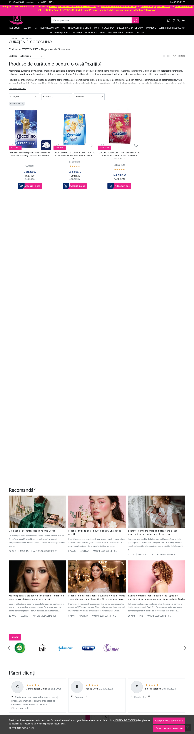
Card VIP (140, 33)
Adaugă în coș (32, 186)
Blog (102, 33)
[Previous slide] (8, 648)
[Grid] (168, 56)
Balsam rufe (74, 162)
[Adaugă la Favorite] (47, 145)
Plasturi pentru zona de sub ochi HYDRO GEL (72, 6)
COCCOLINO (15, 104)
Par (141, 616)
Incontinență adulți (60, 33)
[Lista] (164, 56)
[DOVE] (131, 654)
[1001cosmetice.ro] (25, 20)
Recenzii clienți (115, 33)
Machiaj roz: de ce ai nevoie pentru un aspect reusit (94, 532)
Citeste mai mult (20, 708)
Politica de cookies (125, 720)
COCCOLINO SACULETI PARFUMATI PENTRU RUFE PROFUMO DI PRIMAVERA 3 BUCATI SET (74, 156)
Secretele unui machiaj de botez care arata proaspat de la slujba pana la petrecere (152, 532)
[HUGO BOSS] (154, 654)
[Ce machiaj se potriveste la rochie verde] (37, 512)
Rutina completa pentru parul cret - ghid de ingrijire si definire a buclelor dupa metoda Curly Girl (156, 598)
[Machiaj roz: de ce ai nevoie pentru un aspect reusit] (96, 512)
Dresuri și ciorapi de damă (130, 28)
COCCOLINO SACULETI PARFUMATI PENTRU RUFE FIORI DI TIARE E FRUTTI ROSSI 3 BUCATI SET (119, 156)
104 (155, 6)
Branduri (15, 637)
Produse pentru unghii (79, 28)
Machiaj (27, 28)
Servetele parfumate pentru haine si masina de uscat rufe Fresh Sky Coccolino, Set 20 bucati (30, 154)
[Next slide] (185, 648)
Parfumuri (14, 28)
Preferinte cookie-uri (21, 728)
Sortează (13, 56)
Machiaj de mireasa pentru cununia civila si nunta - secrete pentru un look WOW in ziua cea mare (96, 597)
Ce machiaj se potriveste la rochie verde (32, 531)
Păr (63, 28)
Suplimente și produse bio (172, 28)
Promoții (77, 33)
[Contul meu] (178, 20)
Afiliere (129, 33)
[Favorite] (173, 20)
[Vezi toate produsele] (174, 56)
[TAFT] (40, 654)
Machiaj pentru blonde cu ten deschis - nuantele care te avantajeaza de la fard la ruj (36, 597)
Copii (96, 28)
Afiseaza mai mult (17, 88)
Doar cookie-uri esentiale (169, 728)
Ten (35, 28)
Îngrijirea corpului (49, 28)
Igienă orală (108, 28)
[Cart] (183, 20)
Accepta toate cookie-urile (169, 720)
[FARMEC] (108, 654)
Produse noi (91, 33)
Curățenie (151, 28)
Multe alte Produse (87, 10)
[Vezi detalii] (13, 145)
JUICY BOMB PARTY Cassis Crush (118, 6)
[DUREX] (86, 654)
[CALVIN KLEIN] (177, 654)
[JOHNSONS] (62, 654)
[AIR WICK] (17, 654)
